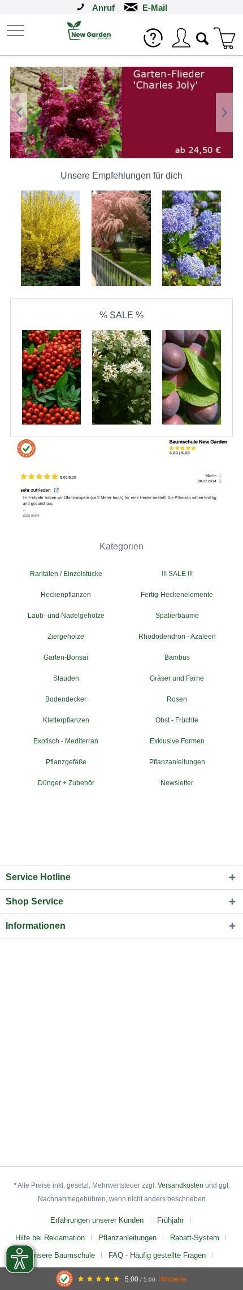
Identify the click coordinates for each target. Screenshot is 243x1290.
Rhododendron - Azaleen (177, 636)
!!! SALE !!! (177, 574)
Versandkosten (180, 1185)
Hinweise (172, 1279)
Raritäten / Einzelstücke (66, 574)
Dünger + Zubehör (66, 783)
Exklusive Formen (177, 741)
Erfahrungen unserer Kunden (97, 1220)
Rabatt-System (194, 1237)
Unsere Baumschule (62, 1255)
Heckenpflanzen (66, 595)
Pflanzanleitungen (177, 762)
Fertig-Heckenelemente (177, 595)
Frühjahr (170, 1220)
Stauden (66, 678)
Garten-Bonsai (66, 657)
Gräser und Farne (177, 678)
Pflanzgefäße (66, 762)
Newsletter (176, 783)
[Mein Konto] (181, 38)
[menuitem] (16, 29)
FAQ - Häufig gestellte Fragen (157, 1255)
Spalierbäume (177, 616)
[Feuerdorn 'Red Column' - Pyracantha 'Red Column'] (51, 340)
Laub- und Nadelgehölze (66, 616)
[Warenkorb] (225, 38)
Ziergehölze (65, 636)
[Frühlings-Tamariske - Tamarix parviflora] (121, 201)
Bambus (177, 657)
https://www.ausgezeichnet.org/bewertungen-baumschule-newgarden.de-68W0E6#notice (121, 483)
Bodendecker (65, 699)
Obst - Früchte (176, 720)
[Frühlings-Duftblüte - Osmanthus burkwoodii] (121, 340)
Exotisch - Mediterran (65, 741)
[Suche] (203, 37)
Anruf (103, 7)
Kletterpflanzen (66, 720)
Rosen (177, 699)
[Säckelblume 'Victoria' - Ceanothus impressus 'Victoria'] (192, 201)
